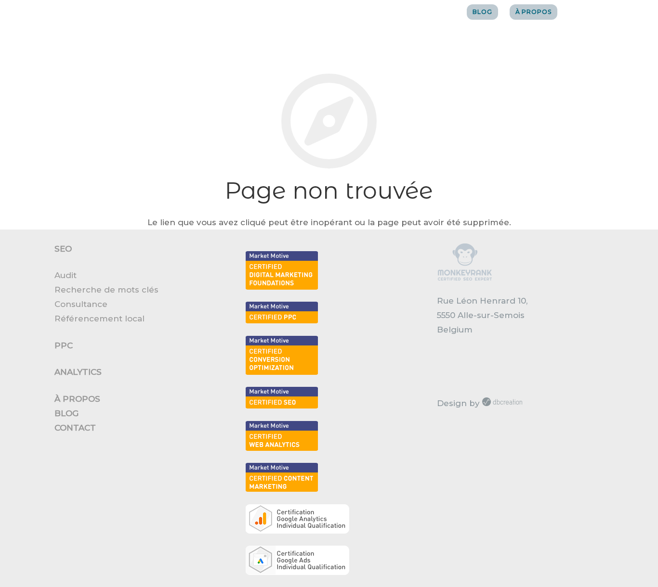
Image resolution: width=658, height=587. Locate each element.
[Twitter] (595, 12)
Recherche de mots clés (106, 289)
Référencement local (99, 318)
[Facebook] (577, 12)
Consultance (80, 304)
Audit (65, 275)
